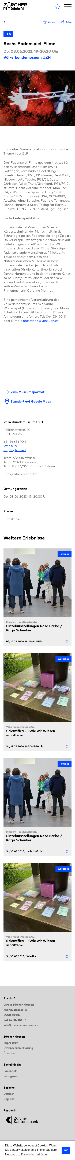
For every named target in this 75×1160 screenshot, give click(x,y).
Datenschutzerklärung (18, 1048)
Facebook (10, 1071)
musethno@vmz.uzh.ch (41, 321)
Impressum (10, 1043)
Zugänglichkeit (14, 450)
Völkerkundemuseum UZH (27, 57)
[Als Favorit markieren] (67, 641)
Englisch (8, 1099)
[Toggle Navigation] (68, 6)
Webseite (10, 446)
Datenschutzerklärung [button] (34, 1154)
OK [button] (66, 1150)
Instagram (10, 1076)
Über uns (9, 1053)
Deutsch (8, 1093)
